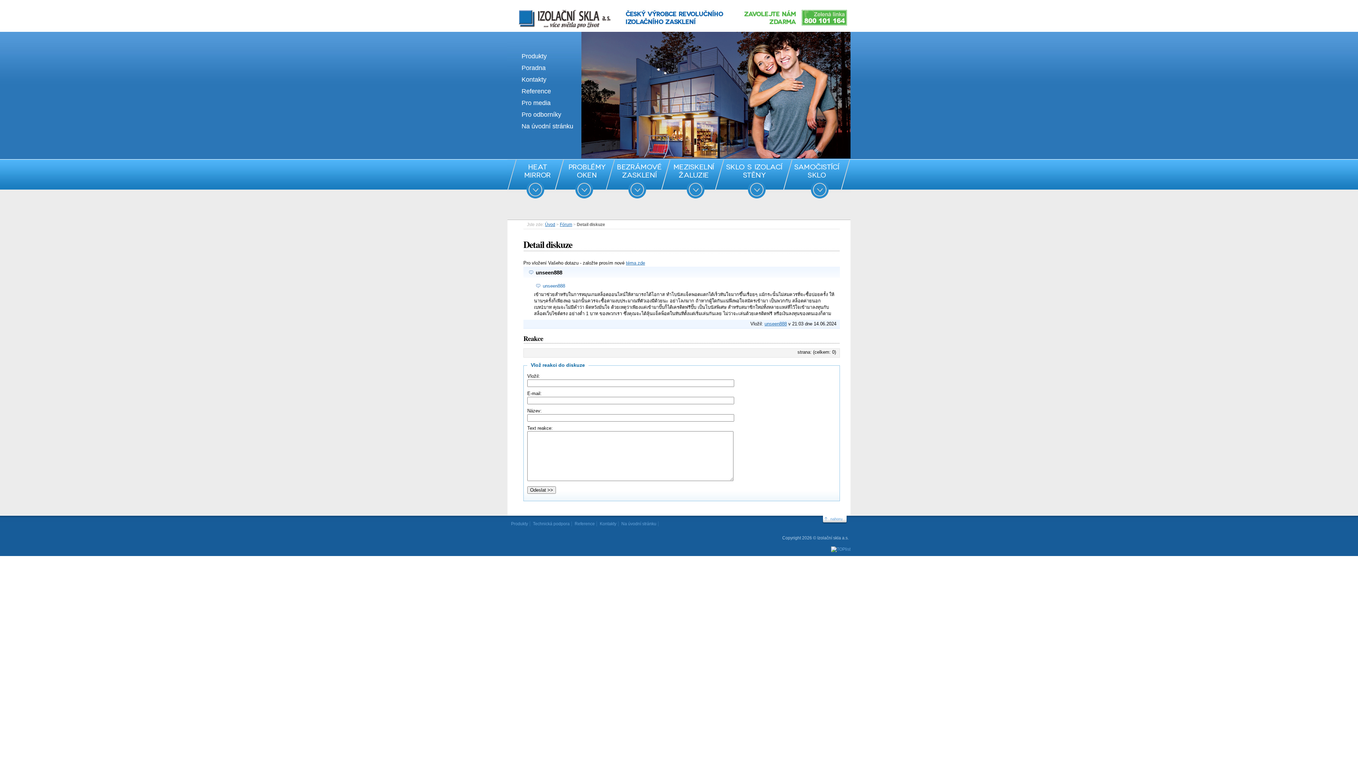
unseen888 (554, 286)
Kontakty (534, 79)
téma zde (635, 263)
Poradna (534, 67)
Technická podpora (551, 523)
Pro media (536, 102)
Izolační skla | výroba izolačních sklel (555, 9)
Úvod (550, 224)
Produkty (534, 56)
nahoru (836, 519)
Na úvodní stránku (547, 126)
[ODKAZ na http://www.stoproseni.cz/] (679, 157)
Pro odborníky (541, 114)
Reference (536, 91)
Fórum (566, 224)
